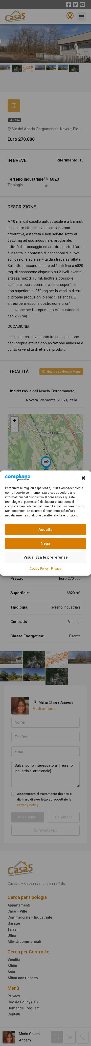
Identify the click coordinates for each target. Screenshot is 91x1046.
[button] (83, 477)
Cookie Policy (39, 568)
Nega (45, 543)
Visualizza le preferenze (46, 557)
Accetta (45, 529)
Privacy (56, 568)
